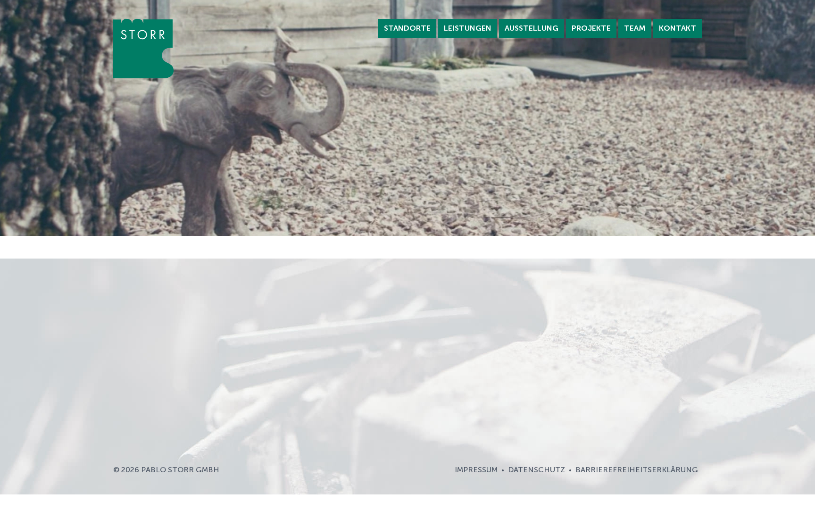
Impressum (476, 469)
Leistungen (467, 28)
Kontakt (677, 28)
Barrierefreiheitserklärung (636, 469)
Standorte (407, 28)
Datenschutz (536, 469)
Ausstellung (531, 28)
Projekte (591, 28)
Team (635, 28)
